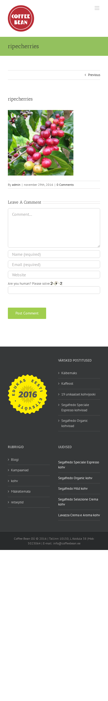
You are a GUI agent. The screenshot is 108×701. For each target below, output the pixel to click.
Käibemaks (69, 373)
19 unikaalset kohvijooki (78, 394)
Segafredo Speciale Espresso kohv (78, 465)
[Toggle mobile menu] (97, 8)
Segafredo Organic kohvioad (74, 423)
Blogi (15, 459)
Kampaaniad (20, 470)
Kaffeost (67, 383)
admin (16, 185)
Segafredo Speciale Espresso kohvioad (75, 407)
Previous (94, 75)
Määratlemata (20, 491)
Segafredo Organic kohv (75, 478)
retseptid (17, 502)
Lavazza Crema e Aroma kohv (79, 515)
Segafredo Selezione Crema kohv (78, 502)
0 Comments (65, 185)
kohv (14, 481)
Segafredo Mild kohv (73, 488)
